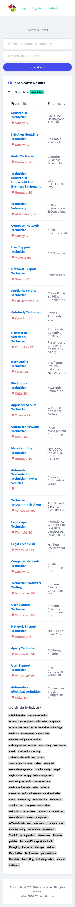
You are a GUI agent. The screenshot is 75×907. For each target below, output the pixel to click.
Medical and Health (19, 787)
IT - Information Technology (46, 727)
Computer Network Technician (25, 227)
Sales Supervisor (45, 859)
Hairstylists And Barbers (22, 811)
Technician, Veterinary (19, 206)
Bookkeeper (31, 853)
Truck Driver (16, 805)
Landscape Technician (18, 524)
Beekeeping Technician (19, 363)
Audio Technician (23, 156)
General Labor (17, 817)
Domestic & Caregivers (21, 721)
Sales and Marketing (29, 751)
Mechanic (39, 823)
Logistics (14, 733)
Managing (14, 847)
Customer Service (37, 715)
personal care (48, 853)
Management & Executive (35, 733)
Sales (35, 787)
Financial (49, 763)
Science (45, 787)
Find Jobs (39, 67)
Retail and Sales (51, 793)
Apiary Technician (23, 648)
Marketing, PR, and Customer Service (29, 781)
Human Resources (19, 727)
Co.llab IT (44, 896)
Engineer (55, 721)
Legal (57, 769)
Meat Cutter (15, 853)
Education (42, 721)
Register (37, 8)
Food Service (40, 799)
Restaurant (60, 745)
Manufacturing (17, 829)
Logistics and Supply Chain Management (31, 775)
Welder (51, 847)
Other (38, 763)
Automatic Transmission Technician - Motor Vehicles (24, 476)
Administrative (17, 715)
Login (24, 8)
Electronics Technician (19, 115)
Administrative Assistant (51, 811)
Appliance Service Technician (23, 292)
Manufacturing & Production (25, 739)
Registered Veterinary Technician (19, 336)
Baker (30, 817)
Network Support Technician (23, 271)
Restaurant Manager (33, 847)
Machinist (14, 859)
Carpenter (42, 817)
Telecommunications (20, 763)
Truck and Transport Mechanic (36, 841)
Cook (12, 799)
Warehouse (44, 835)
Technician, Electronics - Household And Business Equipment (26, 179)
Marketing (28, 859)
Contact (51, 8)
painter (13, 841)
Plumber (57, 835)
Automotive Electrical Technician (26, 689)
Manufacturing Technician (21, 450)
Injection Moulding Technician (24, 136)
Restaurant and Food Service (25, 793)
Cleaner (61, 859)
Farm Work (56, 799)
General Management (20, 769)
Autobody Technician (26, 312)
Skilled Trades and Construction (26, 757)
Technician (36, 92)
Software (14, 865)
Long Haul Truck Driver (37, 805)
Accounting (24, 799)
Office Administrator (20, 823)
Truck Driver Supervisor (22, 835)
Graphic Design (43, 769)
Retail (12, 751)
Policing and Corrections (22, 745)
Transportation (55, 823)
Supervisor (48, 829)
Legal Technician (23, 544)
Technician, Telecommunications (26, 502)
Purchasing (45, 745)
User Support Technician (20, 249)
